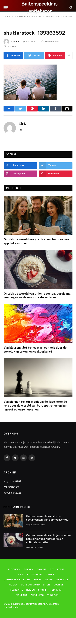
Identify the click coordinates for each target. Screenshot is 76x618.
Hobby (38, 579)
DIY (52, 569)
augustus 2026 (12, 481)
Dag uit (42, 569)
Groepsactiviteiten (17, 579)
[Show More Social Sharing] (69, 55)
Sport (42, 590)
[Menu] (6, 8)
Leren (48, 579)
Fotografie (34, 574)
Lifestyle (62, 579)
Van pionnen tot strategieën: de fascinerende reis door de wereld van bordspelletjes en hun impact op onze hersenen (35, 405)
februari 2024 (11, 487)
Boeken (28, 569)
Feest (61, 569)
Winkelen (53, 595)
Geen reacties (52, 41)
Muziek (13, 585)
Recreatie (16, 590)
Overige (59, 585)
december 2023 (12, 492)
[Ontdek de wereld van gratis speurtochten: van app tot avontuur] (38, 215)
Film (21, 574)
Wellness (37, 595)
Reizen (30, 590)
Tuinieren (56, 590)
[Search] (70, 8)
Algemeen (14, 569)
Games (50, 574)
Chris (16, 41)
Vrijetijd (22, 595)
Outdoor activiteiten (35, 585)
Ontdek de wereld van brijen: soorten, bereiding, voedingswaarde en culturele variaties (48, 539)
